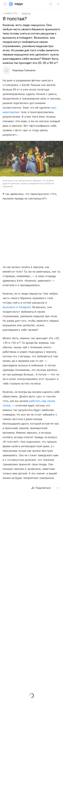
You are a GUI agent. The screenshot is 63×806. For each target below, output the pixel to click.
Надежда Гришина (23, 70)
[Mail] (11, 4)
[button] (31, 159)
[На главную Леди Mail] (18, 4)
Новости (26, 13)
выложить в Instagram (17, 307)
